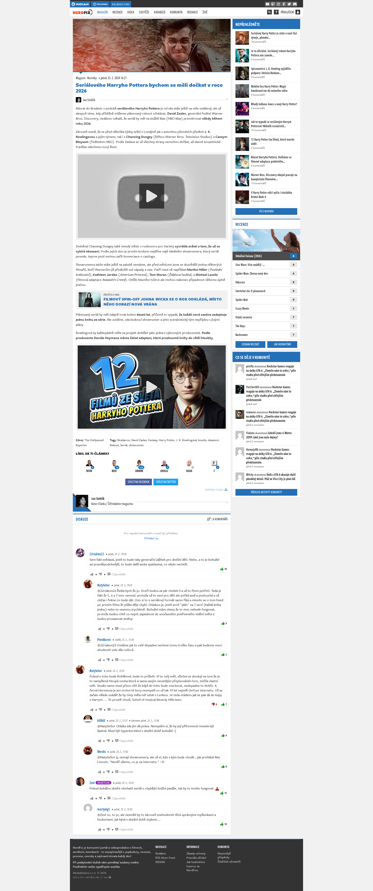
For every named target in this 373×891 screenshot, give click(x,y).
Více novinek (266, 211)
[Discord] (294, 4)
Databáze (160, 12)
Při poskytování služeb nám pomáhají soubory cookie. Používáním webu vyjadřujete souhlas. (106, 864)
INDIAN (160, 862)
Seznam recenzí (250, 344)
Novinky (92, 77)
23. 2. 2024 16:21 (113, 77)
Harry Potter (166, 440)
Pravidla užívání (196, 857)
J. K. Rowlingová (186, 440)
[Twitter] (289, 4)
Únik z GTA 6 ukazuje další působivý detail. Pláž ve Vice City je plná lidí (271, 476)
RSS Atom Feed (165, 857)
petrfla (250, 366)
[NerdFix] (83, 11)
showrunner (136, 445)
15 (225, 793)
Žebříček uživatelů (229, 861)
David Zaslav (138, 440)
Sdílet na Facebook (138, 481)
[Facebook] (283, 4)
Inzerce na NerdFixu (193, 868)
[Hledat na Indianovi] (269, 12)
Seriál (123, 445)
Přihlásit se (151, 538)
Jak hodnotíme (282, 344)
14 (225, 824)
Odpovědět (118, 574)
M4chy (250, 474)
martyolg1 (103, 809)
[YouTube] (267, 4)
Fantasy (152, 440)
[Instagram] (278, 4)
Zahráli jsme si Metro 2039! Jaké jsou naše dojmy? (269, 435)
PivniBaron (104, 639)
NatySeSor (103, 585)
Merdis (101, 751)
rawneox (251, 412)
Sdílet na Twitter (166, 481)
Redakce (192, 12)
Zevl (92, 782)
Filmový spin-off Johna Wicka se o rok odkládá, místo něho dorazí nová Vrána (163, 301)
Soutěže (144, 12)
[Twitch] (272, 4)
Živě (204, 12)
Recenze (117, 12)
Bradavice (124, 440)
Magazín (102, 12)
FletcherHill (252, 387)
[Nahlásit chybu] (110, 877)
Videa (130, 12)
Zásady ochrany (196, 853)
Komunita (176, 12)
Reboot (114, 445)
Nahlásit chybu (214, 489)
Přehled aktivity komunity (266, 492)
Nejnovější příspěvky (224, 855)
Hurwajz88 (252, 449)
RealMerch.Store (121, 4)
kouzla (202, 440)
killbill (101, 720)
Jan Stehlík (88, 99)
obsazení (213, 440)
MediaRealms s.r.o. (84, 873)
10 (225, 569)
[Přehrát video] (151, 196)
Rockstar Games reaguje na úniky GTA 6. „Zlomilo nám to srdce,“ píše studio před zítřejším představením (271, 370)
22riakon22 (97, 554)
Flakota (250, 433)
